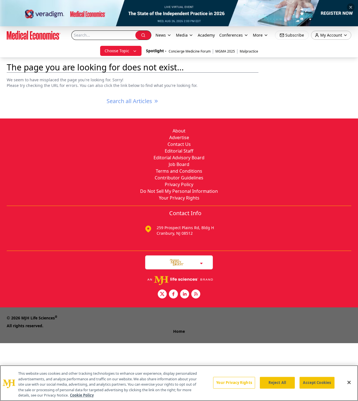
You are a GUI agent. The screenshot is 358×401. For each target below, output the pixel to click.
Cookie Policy (82, 395)
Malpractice (249, 51)
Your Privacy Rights (179, 198)
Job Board (179, 164)
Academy (206, 35)
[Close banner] (351, 7)
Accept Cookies (317, 382)
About (179, 131)
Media (182, 35)
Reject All (277, 382)
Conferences (231, 35)
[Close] (349, 382)
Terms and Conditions (179, 171)
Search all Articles (129, 101)
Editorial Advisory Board (179, 158)
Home (179, 331)
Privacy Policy (179, 184)
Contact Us (179, 144)
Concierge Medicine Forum (190, 51)
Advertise (179, 137)
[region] (179, 383)
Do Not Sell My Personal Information (179, 191)
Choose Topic (117, 50)
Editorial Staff (179, 151)
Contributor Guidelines (179, 178)
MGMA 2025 (225, 51)
